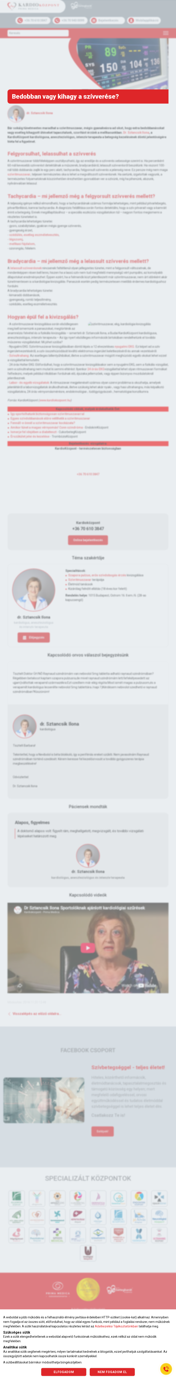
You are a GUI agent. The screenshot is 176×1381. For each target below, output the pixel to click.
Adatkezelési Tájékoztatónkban (116, 1326)
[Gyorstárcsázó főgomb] (166, 1369)
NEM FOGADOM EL (112, 1371)
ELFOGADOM (64, 1371)
